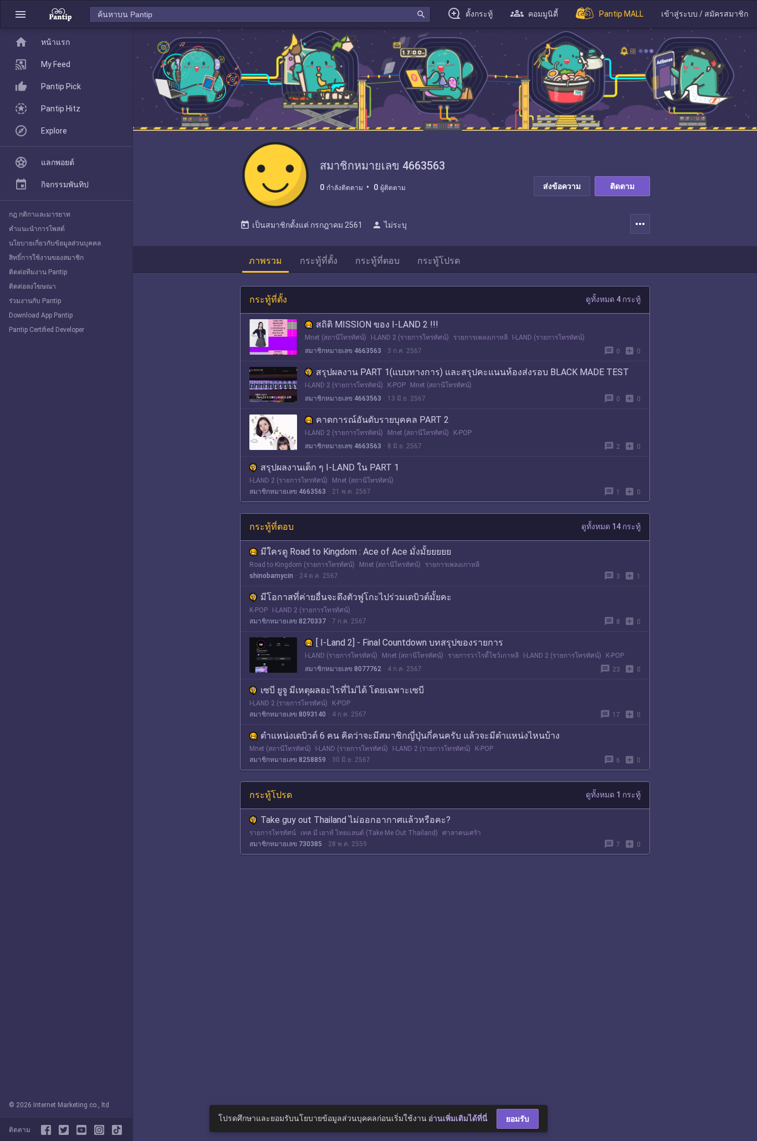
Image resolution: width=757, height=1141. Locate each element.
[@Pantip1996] (66, 1130)
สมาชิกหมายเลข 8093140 (287, 714)
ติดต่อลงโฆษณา (32, 286)
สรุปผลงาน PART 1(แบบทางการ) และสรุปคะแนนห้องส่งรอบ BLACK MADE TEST (472, 372)
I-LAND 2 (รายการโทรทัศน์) (410, 337)
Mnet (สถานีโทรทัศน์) (335, 337)
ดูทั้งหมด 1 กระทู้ (613, 795)
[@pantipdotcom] (101, 1130)
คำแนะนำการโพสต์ (37, 229)
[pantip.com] (60, 14)
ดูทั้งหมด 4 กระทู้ (613, 299)
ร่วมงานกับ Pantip (35, 301)
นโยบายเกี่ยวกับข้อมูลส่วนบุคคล (55, 243)
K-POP (396, 385)
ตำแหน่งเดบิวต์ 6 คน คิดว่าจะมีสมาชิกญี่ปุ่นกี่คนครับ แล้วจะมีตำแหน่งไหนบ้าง (410, 735)
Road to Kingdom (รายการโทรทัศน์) (302, 565)
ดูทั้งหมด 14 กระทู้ (611, 526)
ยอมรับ (517, 1118)
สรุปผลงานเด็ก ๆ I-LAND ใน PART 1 (329, 467)
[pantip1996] (84, 1130)
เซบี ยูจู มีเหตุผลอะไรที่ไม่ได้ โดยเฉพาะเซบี (342, 690)
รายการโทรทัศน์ (272, 833)
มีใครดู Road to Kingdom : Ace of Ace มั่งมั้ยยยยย (355, 551)
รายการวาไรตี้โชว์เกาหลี (483, 655)
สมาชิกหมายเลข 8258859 (287, 760)
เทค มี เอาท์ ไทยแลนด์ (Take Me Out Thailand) (369, 833)
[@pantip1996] (117, 1130)
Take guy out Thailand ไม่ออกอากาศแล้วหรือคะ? (355, 820)
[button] (20, 14)
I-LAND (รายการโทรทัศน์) (548, 337)
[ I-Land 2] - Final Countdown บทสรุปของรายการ (409, 642)
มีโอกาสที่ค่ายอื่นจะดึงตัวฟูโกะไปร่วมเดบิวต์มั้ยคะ (356, 597)
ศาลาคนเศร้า (461, 833)
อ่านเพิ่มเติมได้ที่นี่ (458, 1118)
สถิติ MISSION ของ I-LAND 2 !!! (377, 324)
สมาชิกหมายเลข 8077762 (343, 669)
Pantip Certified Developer (46, 330)
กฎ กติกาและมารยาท (39, 214)
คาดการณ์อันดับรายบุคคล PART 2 (382, 420)
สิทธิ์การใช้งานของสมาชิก (46, 258)
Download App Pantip (41, 315)
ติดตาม (622, 186)
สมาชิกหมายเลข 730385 (285, 844)
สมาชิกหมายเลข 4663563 (343, 351)
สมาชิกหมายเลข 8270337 (287, 621)
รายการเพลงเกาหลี (480, 337)
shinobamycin (271, 576)
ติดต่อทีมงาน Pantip (38, 272)
